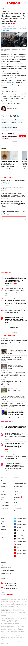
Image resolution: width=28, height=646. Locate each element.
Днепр (3, 532)
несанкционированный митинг (9, 127)
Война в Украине (5, 480)
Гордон (3, 8)
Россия (4, 119)
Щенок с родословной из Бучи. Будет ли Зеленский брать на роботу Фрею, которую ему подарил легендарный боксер (14, 445)
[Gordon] (13, 3)
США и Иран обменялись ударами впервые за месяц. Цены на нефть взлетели (11, 359)
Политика (3, 483)
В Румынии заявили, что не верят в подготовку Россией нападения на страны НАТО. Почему (14, 383)
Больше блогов (14, 218)
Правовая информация (7, 570)
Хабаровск (13, 122)
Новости (3, 477)
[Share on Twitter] (14, 116)
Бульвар (5, 148)
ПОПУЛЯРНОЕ (6, 273)
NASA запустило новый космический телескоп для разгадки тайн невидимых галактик (13, 397)
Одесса (3, 523)
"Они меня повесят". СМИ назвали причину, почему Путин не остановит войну (16, 412)
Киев (2, 518)
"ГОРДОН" (10, 83)
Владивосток (5, 122)
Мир (2, 489)
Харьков (3, 529)
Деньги (3, 486)
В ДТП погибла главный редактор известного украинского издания (15, 426)
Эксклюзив (17, 497)
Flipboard (19, 544)
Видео (15, 502)
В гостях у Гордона (19, 486)
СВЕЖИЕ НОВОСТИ (8, 335)
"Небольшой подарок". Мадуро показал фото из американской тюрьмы (17, 351)
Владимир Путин (6, 130)
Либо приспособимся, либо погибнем (14, 390)
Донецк (3, 526)
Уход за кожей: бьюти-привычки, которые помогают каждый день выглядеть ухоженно (14, 342)
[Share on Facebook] (11, 116)
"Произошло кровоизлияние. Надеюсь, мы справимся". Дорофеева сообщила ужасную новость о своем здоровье (14, 466)
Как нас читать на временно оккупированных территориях (6, 575)
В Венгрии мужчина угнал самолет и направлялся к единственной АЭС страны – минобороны (16, 310)
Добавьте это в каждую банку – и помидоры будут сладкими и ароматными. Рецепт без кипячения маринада (15, 435)
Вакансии (3, 562)
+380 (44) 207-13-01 (10, 583)
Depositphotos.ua (5, 610)
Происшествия (5, 502)
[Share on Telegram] (18, 116)
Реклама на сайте (6, 567)
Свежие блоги (7, 177)
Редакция (3, 565)
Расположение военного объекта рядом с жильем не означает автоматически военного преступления (13, 195)
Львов (2, 521)
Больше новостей (14, 417)
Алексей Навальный (17, 130)
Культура (3, 494)
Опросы (16, 505)
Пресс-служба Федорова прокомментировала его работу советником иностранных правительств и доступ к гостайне (15, 301)
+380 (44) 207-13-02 (10, 586)
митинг (22, 119)
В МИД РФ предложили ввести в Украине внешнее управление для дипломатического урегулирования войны (15, 291)
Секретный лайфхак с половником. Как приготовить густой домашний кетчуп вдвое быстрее (15, 456)
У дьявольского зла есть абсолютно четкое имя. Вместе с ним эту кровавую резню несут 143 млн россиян (13, 204)
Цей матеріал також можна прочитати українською (14, 29)
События (9, 8)
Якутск (20, 122)
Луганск (3, 537)
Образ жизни (4, 500)
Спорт (2, 491)
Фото (15, 500)
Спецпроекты (17, 510)
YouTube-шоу (17, 508)
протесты (10, 119)
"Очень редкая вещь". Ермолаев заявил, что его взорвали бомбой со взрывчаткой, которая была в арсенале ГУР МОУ (13, 375)
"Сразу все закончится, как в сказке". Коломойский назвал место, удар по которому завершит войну (16, 320)
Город (2, 515)
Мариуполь (4, 534)
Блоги (15, 489)
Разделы (16, 477)
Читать (22, 136)
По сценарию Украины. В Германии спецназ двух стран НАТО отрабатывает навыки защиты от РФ (13, 405)
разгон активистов (6, 125)
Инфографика (5, 505)
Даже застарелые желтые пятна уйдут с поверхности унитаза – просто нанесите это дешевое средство (9, 165)
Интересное (4, 508)
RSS (18, 547)
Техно (2, 497)
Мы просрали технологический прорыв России (15, 366)
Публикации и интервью (20, 483)
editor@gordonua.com (10, 588)
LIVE (15, 494)
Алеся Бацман (20, 538)
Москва (17, 119)
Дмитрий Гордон (21, 518)
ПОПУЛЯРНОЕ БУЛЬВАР (9, 422)
